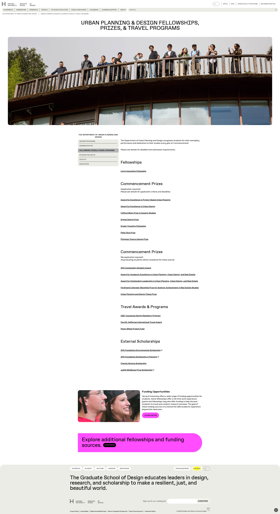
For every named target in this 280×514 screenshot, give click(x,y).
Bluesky (88, 469)
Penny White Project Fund (132, 329)
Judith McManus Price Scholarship (136, 370)
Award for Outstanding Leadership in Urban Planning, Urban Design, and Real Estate (159, 281)
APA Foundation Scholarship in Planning (139, 357)
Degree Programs (87, 141)
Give (232, 4)
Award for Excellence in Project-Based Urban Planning (146, 200)
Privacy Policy (74, 511)
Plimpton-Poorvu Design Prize (134, 239)
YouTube (100, 469)
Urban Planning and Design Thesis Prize (139, 294)
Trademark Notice (150, 511)
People (44, 10)
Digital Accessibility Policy (98, 511)
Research (34, 10)
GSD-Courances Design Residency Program (141, 315)
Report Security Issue (136, 511)
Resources (84, 164)
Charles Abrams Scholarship (133, 363)
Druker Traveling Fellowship (133, 226)
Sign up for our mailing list (154, 501)
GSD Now (196, 469)
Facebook (76, 469)
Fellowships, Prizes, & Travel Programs (96, 150)
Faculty (82, 159)
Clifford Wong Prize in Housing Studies (138, 213)
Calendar (94, 10)
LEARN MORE (150, 415)
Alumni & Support (109, 10)
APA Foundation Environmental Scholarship (141, 350)
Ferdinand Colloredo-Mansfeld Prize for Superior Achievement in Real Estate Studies (160, 287)
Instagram (124, 469)
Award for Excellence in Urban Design (138, 206)
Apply (225, 4)
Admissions (21, 10)
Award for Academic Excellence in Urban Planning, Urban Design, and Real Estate (158, 274)
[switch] (216, 4)
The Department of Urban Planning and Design (98, 136)
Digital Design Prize (130, 219)
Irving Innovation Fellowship (133, 171)
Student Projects (87, 155)
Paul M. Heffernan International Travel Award (141, 322)
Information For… (268, 4)
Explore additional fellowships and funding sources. (133, 442)
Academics (8, 10)
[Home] (86, 501)
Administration (86, 146)
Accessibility (84, 511)
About (123, 10)
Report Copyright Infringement (117, 511)
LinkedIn (111, 469)
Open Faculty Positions (248, 4)
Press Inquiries (182, 469)
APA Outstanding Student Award (136, 268)
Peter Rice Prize (128, 232)
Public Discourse (78, 10)
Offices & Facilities (59, 10)
